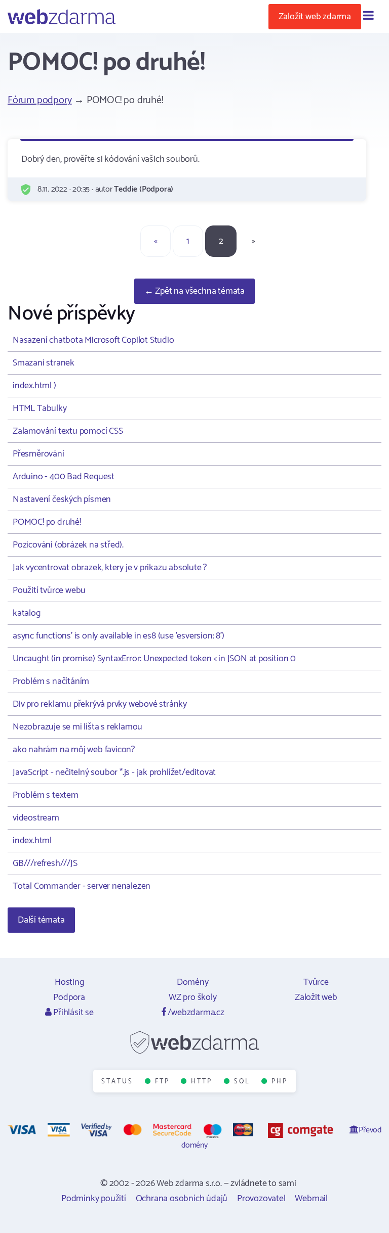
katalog (27, 613)
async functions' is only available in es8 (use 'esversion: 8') (118, 636)
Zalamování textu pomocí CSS (68, 431)
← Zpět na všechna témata (194, 291)
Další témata (41, 920)
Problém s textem (46, 795)
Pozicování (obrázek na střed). (68, 545)
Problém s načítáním (51, 681)
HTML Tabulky (40, 408)
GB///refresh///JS (45, 863)
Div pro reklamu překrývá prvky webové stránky (100, 704)
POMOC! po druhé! (47, 522)
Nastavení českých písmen (62, 499)
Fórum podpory (39, 100)
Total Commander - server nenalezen (81, 886)
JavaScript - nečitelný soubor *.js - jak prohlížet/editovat (114, 772)
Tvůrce (316, 982)
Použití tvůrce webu (49, 590)
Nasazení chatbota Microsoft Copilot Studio (93, 340)
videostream (36, 818)
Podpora (69, 997)
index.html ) (34, 385)
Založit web (316, 997)
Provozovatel (261, 1198)
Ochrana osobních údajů (182, 1198)
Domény (193, 982)
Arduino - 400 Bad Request (63, 476)
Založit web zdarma (315, 16)
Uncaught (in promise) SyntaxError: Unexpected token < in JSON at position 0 (154, 658)
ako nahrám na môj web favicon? (74, 749)
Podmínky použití (93, 1198)
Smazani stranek (43, 363)
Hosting (69, 982)
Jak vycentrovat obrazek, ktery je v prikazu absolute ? (110, 567)
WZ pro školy (193, 997)
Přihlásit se (72, 1012)
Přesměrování (38, 454)
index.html (32, 840)
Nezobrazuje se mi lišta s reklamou (77, 727)
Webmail (311, 1198)
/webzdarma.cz (195, 1012)
